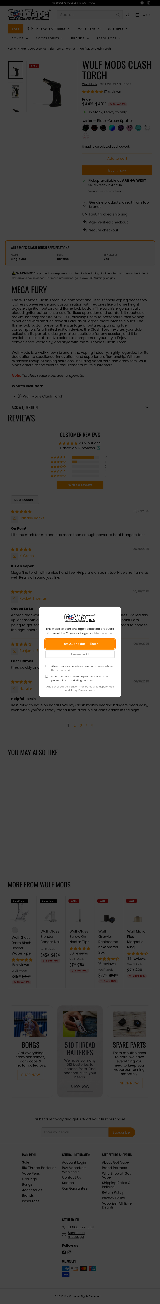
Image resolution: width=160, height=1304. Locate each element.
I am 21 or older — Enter (80, 643)
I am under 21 (80, 654)
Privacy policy (86, 690)
